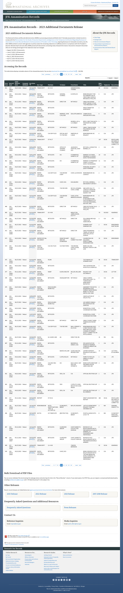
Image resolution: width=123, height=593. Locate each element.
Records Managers (29, 562)
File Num (50, 85)
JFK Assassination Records (29, 20)
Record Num (11, 84)
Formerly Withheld (25, 84)
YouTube (64, 580)
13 (68, 74)
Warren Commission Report (102, 42)
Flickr (70, 580)
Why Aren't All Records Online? (51, 566)
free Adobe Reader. (23, 535)
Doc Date (32, 83)
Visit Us (85, 11)
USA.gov (83, 586)
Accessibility (47, 586)
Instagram (59, 580)
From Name (74, 85)
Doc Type (40, 85)
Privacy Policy (55, 586)
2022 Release (40, 494)
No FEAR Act (77, 586)
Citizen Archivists (96, 2)
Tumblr (61, 580)
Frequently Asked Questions (19, 507)
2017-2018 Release (100, 494)
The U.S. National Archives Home (27, 5)
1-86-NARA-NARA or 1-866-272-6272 (61, 590)
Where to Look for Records (51, 564)
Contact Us (115, 2)
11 (64, 74)
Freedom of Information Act (66, 586)
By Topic (8, 555)
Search (115, 5)
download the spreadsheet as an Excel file (63, 71)
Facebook (53, 580)
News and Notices (67, 555)
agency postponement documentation (41, 490)
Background (97, 39)
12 (66, 74)
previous (47, 74)
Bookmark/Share (106, 2)
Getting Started (48, 555)
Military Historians (29, 557)
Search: (87, 78)
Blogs (67, 580)
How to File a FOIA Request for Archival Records (51, 569)
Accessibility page (44, 537)
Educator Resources (61, 11)
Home (7, 20)
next (76, 74)
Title (84, 85)
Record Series (115, 85)
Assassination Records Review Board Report (104, 48)
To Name (62, 85)
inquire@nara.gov (16, 524)
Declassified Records (49, 562)
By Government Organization (13, 559)
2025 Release (12, 494)
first (43, 74)
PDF (31, 89)
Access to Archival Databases (13, 565)
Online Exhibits (9, 570)
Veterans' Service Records (38, 11)
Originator (107, 85)
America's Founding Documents (108, 11)
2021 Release (69, 494)
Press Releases (70, 507)
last (80, 74)
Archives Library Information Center (13, 567)
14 (71, 74)
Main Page (97, 37)
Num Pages (100, 84)
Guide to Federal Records (50, 560)
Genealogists (28, 555)
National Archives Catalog (12, 561)
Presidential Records (11, 563)
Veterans (27, 564)
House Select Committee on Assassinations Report (102, 44)
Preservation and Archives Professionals (31, 559)
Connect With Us (61, 577)
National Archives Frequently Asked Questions (51, 557)
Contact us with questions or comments (14, 544)
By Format (8, 557)
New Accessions (67, 557)
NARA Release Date (17, 83)
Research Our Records (14, 11)
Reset (116, 78)
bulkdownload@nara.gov (17, 480)
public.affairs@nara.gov (74, 524)
